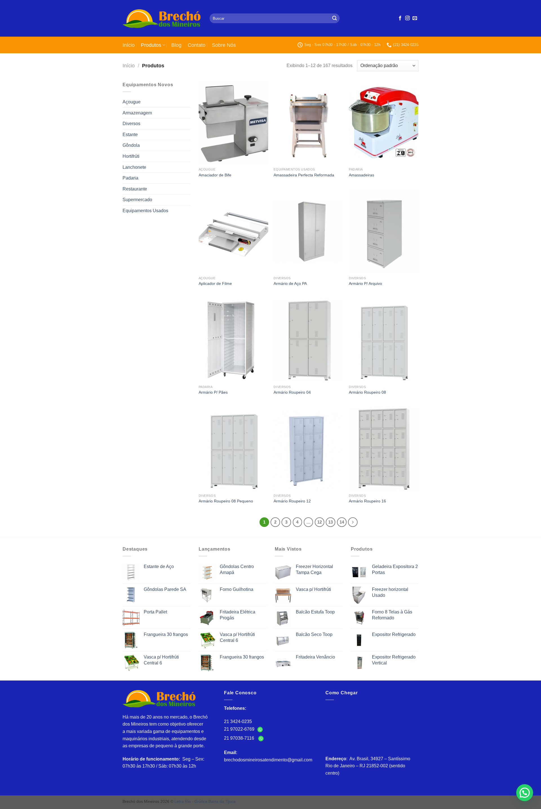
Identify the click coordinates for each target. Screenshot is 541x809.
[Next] (353, 522)
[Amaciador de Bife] (233, 123)
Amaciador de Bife (215, 175)
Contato (196, 45)
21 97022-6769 (240, 729)
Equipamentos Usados (145, 210)
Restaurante (135, 189)
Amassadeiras (361, 175)
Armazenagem (137, 112)
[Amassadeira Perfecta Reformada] (308, 123)
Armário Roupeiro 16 (367, 501)
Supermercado (137, 199)
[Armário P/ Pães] (233, 340)
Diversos (131, 123)
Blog (176, 45)
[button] (524, 738)
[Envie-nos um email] (415, 18)
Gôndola (131, 145)
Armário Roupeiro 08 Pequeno (226, 501)
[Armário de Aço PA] (308, 231)
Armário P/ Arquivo (365, 283)
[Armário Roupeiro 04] (308, 340)
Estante (130, 134)
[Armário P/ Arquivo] (383, 231)
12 (319, 522)
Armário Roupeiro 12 (292, 501)
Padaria (130, 178)
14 (342, 522)
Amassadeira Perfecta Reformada (304, 175)
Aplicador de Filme (215, 283)
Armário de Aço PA (290, 283)
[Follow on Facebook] (400, 18)
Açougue (132, 101)
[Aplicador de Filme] (233, 231)
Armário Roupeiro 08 (367, 392)
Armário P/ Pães (213, 392)
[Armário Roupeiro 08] (383, 340)
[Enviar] (334, 18)
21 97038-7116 (240, 738)
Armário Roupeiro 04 (292, 392)
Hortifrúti (131, 156)
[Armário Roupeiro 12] (308, 449)
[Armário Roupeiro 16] (383, 449)
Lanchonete (134, 167)
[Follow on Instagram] (407, 18)
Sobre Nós (224, 45)
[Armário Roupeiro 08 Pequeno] (233, 449)
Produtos (151, 45)
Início (129, 45)
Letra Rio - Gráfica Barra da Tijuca (205, 801)
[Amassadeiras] (383, 123)
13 (330, 522)
